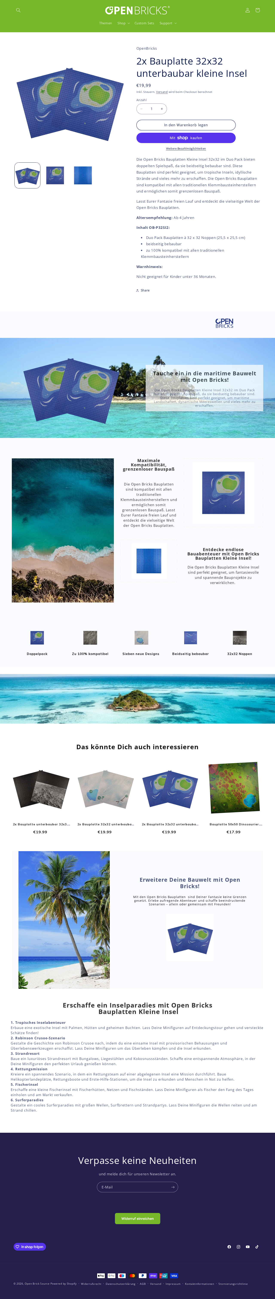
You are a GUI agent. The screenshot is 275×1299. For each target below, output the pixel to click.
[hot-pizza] (190, 645)
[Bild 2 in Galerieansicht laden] (55, 175)
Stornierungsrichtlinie (233, 1283)
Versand (162, 92)
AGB (143, 1283)
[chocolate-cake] (239, 645)
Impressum (173, 1283)
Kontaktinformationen (199, 1283)
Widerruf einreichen (137, 1218)
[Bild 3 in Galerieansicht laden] (83, 175)
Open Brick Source (37, 1283)
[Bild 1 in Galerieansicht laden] (27, 175)
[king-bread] (37, 645)
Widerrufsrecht (91, 1283)
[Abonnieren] (173, 1187)
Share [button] (145, 290)
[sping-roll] (90, 645)
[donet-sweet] (141, 645)
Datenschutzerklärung (121, 1283)
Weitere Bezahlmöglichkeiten (186, 148)
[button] (18, 10)
